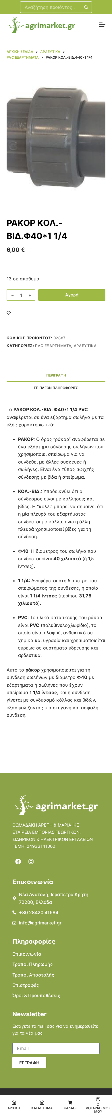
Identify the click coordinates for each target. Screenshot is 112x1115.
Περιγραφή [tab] (56, 375)
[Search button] (86, 7)
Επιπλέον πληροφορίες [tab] (56, 388)
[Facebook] (18, 861)
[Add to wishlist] (9, 313)
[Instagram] (31, 861)
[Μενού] (102, 24)
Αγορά (72, 295)
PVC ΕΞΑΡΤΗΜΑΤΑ (53, 345)
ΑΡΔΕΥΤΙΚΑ (85, 345)
